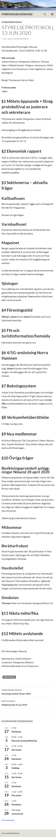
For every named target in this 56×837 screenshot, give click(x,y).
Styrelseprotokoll (12, 22)
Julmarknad (17, 813)
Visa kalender (8, 820)
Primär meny (52, 14)
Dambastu (16, 731)
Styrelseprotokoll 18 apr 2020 (16, 692)
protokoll (9, 677)
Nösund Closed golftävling (24, 740)
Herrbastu (16, 749)
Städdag (15, 768)
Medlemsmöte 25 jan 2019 (14, 703)
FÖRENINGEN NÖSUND (17, 14)
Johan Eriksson (21, 39)
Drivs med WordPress (10, 833)
